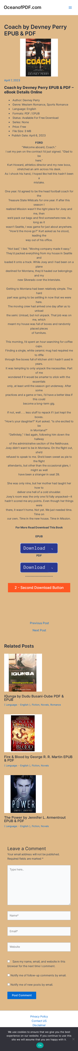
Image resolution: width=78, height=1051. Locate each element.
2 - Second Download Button (39, 587)
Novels (45, 704)
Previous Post (39, 623)
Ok (40, 1045)
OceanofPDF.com (22, 7)
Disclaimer (39, 1025)
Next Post (39, 630)
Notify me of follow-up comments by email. (38, 975)
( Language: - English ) (17, 704)
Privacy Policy (39, 1016)
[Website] (39, 947)
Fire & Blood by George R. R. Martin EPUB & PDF (38, 758)
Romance (55, 704)
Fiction (35, 704)
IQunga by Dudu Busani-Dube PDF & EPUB (34, 698)
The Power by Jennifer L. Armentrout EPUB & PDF (35, 819)
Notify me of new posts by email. (32, 984)
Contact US (39, 1021)
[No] (73, 1039)
